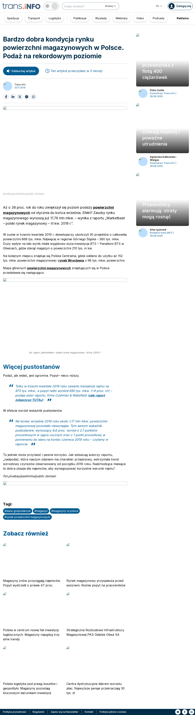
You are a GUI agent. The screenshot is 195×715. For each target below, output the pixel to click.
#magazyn (41, 510)
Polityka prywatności (14, 711)
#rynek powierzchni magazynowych (27, 517)
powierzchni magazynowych (49, 268)
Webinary (122, 18)
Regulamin (38, 711)
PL (157, 6)
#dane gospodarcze (18, 510)
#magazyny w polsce (64, 510)
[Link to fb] (184, 712)
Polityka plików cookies (113, 711)
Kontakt (89, 711)
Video (140, 18)
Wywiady (101, 18)
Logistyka (55, 18)
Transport (34, 18)
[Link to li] (191, 712)
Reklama (183, 18)
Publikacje (80, 18)
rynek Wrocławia (71, 260)
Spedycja (13, 18)
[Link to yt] (178, 712)
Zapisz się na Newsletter (64, 711)
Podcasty (159, 18)
